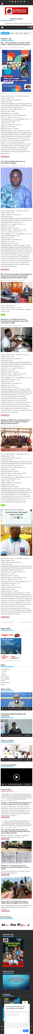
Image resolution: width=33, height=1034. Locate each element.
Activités (3, 314)
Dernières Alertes (5, 156)
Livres (3, 673)
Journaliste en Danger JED (18, 47)
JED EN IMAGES (5, 677)
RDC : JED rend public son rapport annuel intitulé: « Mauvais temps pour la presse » (16, 43)
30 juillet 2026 (5, 863)
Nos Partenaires (5, 682)
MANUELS (4, 675)
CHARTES (4, 671)
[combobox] (4, 4)
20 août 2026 (5, 800)
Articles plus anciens (8, 622)
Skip (21, 1030)
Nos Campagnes (5, 679)
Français (5, 4)
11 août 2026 (5, 827)
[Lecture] (3, 709)
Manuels (3, 684)
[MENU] (31, 27)
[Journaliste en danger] (2, 27)
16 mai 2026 (5, 899)
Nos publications (5, 669)
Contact (3, 680)
